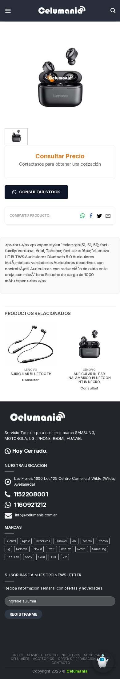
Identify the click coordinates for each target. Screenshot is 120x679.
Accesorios (43, 659)
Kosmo (87, 541)
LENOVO (30, 369)
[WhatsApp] (82, 215)
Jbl (74, 541)
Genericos (43, 541)
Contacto (60, 663)
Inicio (18, 655)
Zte (65, 557)
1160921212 (30, 505)
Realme (66, 549)
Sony (28, 557)
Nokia (38, 549)
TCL (53, 557)
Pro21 (51, 549)
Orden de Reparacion (77, 659)
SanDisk (12, 557)
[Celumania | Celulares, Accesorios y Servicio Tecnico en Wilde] (60, 11)
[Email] (108, 215)
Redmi (81, 549)
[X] (99, 215)
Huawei (60, 541)
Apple (26, 541)
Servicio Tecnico (42, 655)
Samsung (99, 549)
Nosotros (71, 655)
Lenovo (103, 541)
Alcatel (11, 541)
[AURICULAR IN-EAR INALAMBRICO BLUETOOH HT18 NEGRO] (60, 77)
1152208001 (31, 494)
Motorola (22, 549)
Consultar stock (39, 191)
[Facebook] (91, 215)
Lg (8, 549)
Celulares (20, 659)
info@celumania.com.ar (36, 515)
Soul (41, 557)
